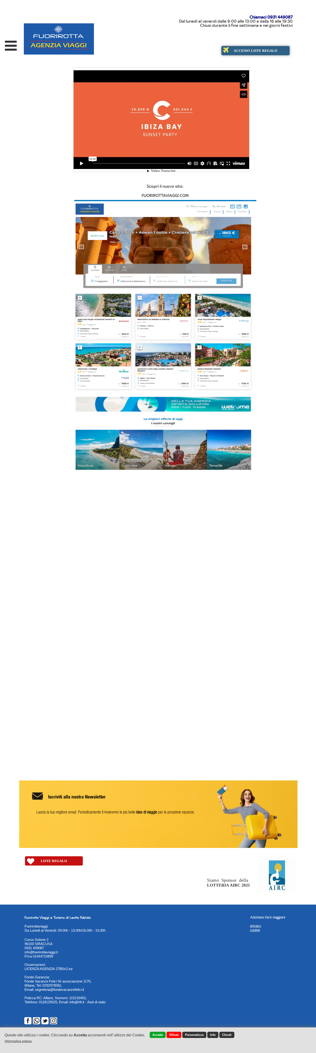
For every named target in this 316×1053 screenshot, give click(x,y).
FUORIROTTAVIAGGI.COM (165, 195)
